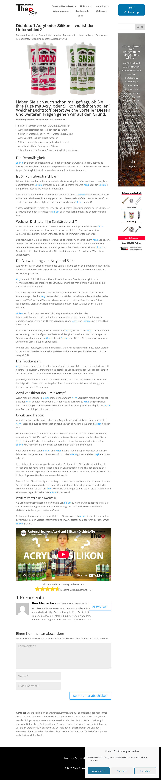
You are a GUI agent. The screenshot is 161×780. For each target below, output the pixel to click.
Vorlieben (145, 770)
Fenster (64, 338)
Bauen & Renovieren (63, 6)
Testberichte (82, 11)
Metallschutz (131, 77)
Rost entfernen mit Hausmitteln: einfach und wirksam (131, 51)
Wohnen (100, 11)
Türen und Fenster (40, 38)
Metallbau (101, 6)
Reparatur (101, 35)
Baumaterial (45, 35)
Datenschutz (80, 758)
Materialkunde (87, 35)
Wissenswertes (61, 11)
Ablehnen (122, 770)
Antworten (100, 606)
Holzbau (84, 6)
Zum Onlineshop (131, 10)
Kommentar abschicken (90, 696)
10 (143, 180)
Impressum (69, 758)
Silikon (69, 106)
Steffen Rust (133, 63)
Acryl (47, 106)
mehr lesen (131, 164)
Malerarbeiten (70, 35)
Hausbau (57, 35)
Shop (80, 16)
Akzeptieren (98, 770)
